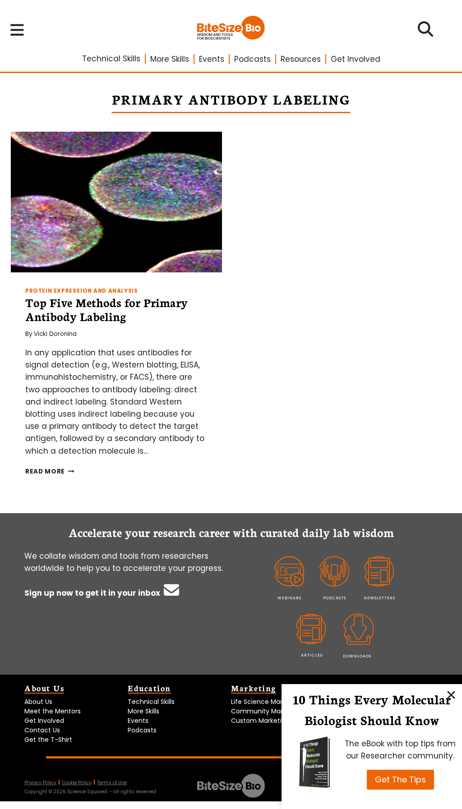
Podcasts (252, 59)
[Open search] (425, 32)
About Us (38, 701)
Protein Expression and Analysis (81, 290)
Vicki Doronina (55, 334)
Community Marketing (266, 711)
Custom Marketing (260, 720)
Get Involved (355, 59)
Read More (49, 471)
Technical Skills (111, 58)
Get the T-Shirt (48, 739)
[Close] (451, 694)
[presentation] (116, 202)
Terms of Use (112, 782)
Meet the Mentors (52, 711)
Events (211, 59)
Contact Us (42, 730)
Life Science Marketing (266, 701)
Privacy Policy (40, 782)
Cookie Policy (77, 782)
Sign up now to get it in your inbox (93, 593)
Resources (301, 59)
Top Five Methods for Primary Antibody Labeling (106, 309)
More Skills (169, 59)
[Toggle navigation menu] (17, 29)
